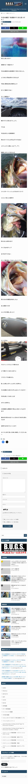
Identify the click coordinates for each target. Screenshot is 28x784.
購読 (4, 764)
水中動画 (5, 706)
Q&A (4, 697)
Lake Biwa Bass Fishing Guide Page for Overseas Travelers (13, 724)
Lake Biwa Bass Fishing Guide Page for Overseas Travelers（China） (13, 728)
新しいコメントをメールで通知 (11, 519)
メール (5, 499)
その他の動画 (6, 715)
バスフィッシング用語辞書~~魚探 (11, 743)
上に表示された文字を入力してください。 (12, 512)
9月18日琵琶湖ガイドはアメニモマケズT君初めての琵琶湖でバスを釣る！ (13, 654)
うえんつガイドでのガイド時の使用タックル (14, 718)
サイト (4, 504)
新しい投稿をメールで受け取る (11, 522)
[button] (5, 28)
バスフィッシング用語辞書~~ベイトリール (13, 740)
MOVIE (4, 703)
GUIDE (4, 700)
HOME (4, 688)
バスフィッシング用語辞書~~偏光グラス (13, 737)
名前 (4, 494)
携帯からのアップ (7, 21)
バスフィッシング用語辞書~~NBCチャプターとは (14, 746)
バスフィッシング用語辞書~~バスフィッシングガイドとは (14, 733)
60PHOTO (5, 694)
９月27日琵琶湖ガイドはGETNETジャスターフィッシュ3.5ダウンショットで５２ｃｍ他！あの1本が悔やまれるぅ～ (14, 666)
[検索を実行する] (25, 535)
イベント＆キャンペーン (9, 721)
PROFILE (5, 691)
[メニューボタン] (25, 4)
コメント (5, 478)
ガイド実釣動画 (6, 709)
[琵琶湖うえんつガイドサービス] (14, 4)
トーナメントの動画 (8, 712)
